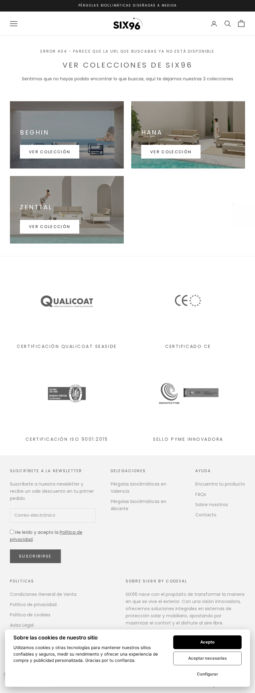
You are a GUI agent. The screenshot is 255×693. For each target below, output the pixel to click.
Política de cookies (30, 615)
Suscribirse (35, 556)
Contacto (205, 515)
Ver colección (49, 152)
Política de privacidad (33, 604)
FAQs (200, 494)
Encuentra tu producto (220, 484)
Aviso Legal (22, 625)
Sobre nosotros (211, 504)
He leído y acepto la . (46, 536)
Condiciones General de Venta (43, 594)
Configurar (207, 674)
